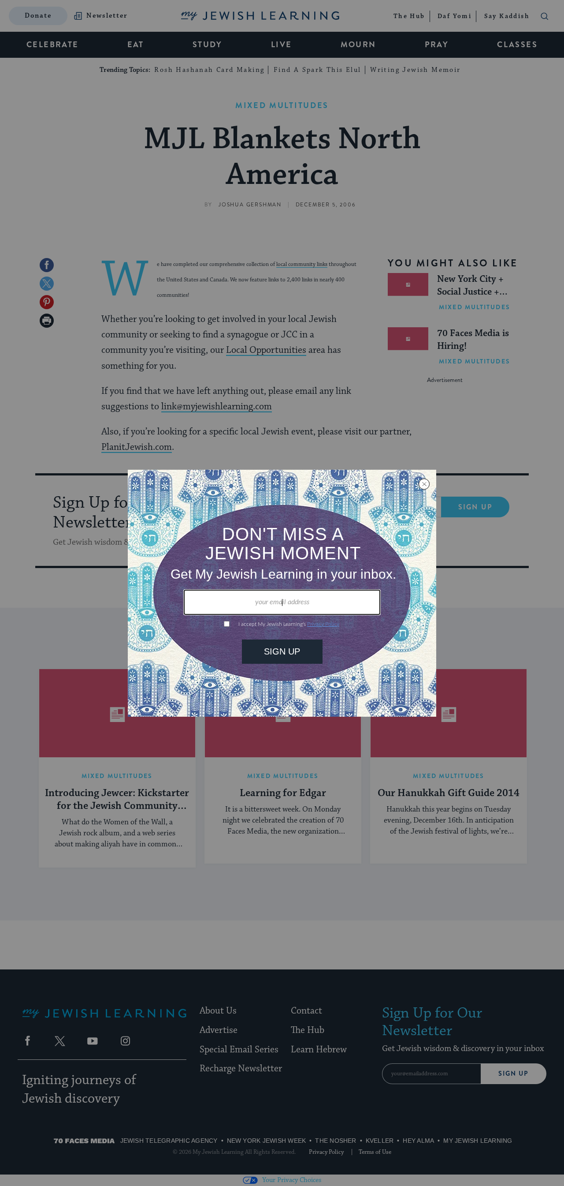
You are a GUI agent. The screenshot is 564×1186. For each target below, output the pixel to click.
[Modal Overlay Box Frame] (282, 593)
